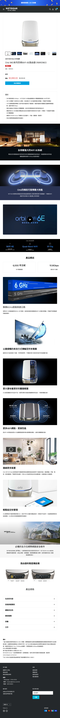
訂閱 (36, 697)
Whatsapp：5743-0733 (10, 679)
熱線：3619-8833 (8, 684)
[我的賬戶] (53, 9)
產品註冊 (5, 672)
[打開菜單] (3, 9)
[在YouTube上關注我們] (7, 711)
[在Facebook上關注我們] (4, 711)
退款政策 (35, 670)
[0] (56, 9)
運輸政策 (35, 672)
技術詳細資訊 (10, 604)
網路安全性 (9, 610)
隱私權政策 (35, 676)
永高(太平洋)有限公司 (8, 691)
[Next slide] (43, 2)
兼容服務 (8, 616)
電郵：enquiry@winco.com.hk (11, 682)
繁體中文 (6, 704)
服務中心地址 (6, 670)
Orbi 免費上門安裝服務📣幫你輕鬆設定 (28, 3)
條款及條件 (35, 674)
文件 (6, 627)
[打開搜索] (50, 9)
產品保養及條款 (7, 674)
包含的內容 (9, 599)
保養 (6, 622)
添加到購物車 (17, 83)
